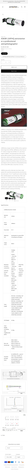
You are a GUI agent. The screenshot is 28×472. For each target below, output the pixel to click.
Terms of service (14, 467)
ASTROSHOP (9, 464)
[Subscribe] (20, 448)
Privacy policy (21, 464)
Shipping (2, 48)
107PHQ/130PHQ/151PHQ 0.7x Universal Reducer (13, 56)
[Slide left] (11, 34)
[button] (2, 6)
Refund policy (7, 467)
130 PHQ (4, 53)
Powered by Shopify (14, 464)
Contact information (14, 469)
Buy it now (14, 71)
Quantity (2, 59)
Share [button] (3, 435)
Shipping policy (21, 467)
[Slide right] (16, 34)
